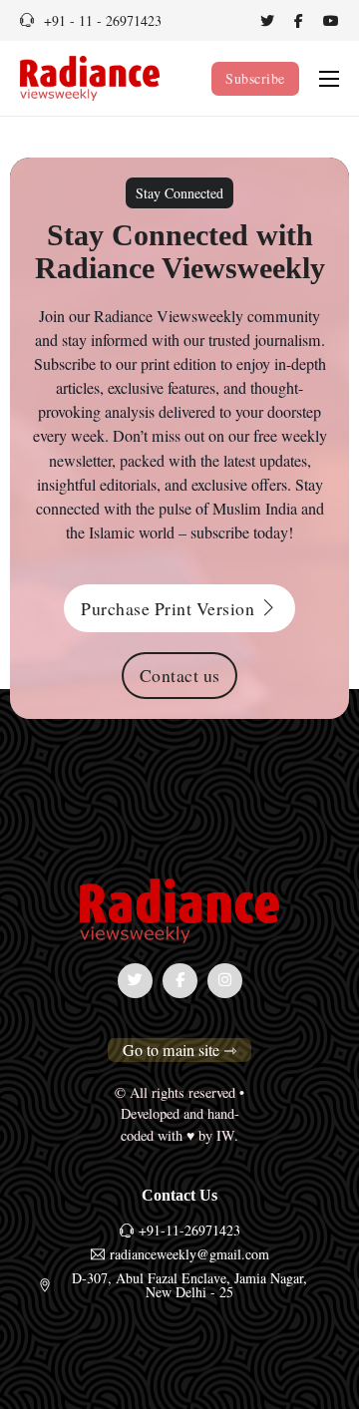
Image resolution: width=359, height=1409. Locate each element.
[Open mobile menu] (329, 79)
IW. (227, 1135)
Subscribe (255, 78)
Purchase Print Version (167, 608)
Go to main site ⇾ (179, 1050)
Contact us (180, 675)
